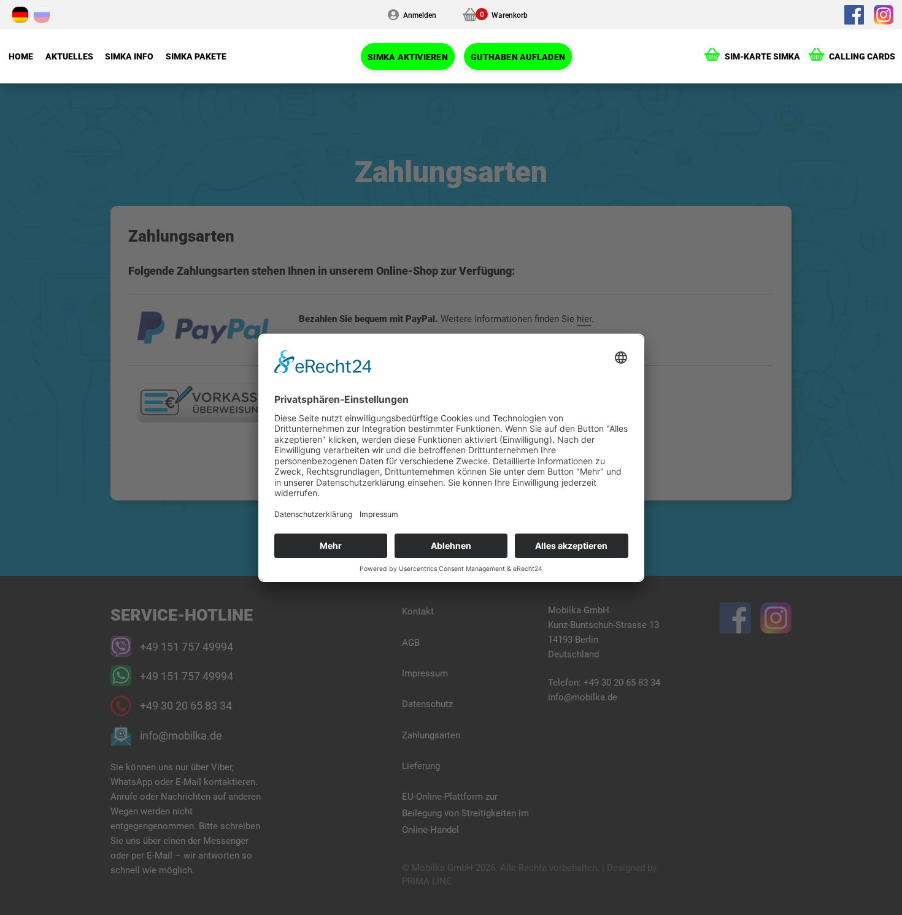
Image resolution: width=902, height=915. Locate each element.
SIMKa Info (129, 56)
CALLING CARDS (862, 56)
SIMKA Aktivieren (408, 57)
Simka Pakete (196, 56)
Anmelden (419, 15)
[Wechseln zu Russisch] (41, 14)
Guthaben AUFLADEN (518, 57)
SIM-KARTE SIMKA (762, 56)
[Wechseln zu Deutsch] (20, 14)
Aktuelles (69, 56)
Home (21, 56)
